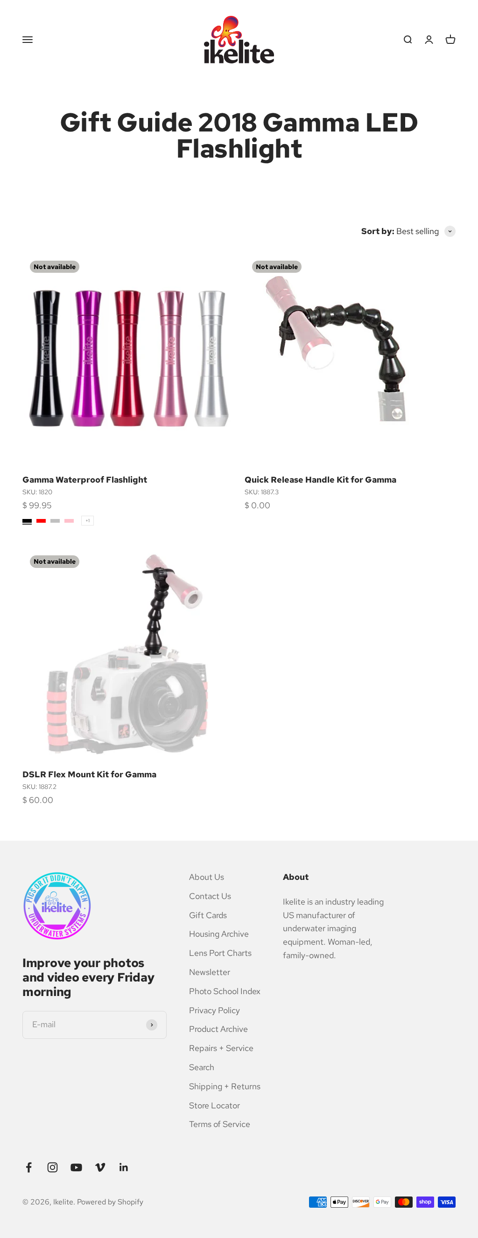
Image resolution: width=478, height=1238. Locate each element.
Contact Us (210, 896)
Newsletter (209, 972)
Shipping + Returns (224, 1086)
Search (201, 1067)
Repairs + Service (221, 1048)
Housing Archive (219, 933)
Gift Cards (208, 915)
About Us (206, 876)
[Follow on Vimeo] (100, 1167)
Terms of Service (219, 1124)
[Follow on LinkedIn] (124, 1167)
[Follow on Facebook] (28, 1167)
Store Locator (214, 1105)
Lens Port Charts (220, 953)
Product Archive (218, 1029)
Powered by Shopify (110, 1202)
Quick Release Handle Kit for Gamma (320, 479)
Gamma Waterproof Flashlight (84, 479)
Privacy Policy (214, 1010)
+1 (87, 521)
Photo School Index (224, 991)
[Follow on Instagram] (52, 1167)
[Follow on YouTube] (76, 1167)
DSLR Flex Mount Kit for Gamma (89, 774)
